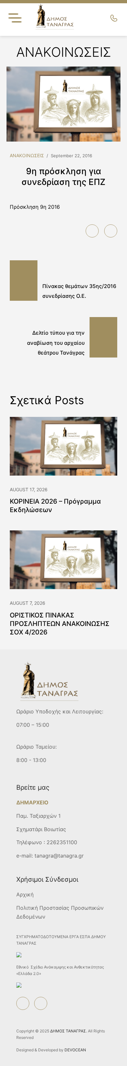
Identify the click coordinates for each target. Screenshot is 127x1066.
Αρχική (25, 894)
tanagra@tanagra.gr (59, 855)
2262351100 (62, 842)
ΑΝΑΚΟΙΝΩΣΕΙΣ (27, 155)
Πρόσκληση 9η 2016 (35, 207)
